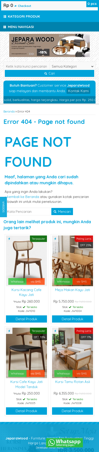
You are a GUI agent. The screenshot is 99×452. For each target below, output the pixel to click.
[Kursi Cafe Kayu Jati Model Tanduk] (26, 352)
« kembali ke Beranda (22, 197)
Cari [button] (51, 73)
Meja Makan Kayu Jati (72, 290)
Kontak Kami (78, 91)
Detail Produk (26, 319)
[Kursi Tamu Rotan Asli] (72, 352)
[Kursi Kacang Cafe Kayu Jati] (26, 260)
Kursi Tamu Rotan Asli (72, 382)
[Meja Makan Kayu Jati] (72, 260)
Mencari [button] (64, 211)
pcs (92, 3)
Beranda (9, 111)
